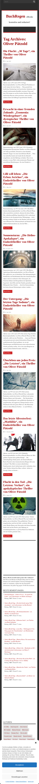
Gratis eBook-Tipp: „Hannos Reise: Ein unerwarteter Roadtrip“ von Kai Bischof (20, 640)
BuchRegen (15, 16)
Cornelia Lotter (8, 736)
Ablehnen (19, 771)
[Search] (34, 1)
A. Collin (6, 726)
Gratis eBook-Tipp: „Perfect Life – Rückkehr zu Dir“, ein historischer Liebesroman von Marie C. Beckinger (20, 650)
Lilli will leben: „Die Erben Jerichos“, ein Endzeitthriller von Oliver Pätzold (19, 178)
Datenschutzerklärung (21, 781)
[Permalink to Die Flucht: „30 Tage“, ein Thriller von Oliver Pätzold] (19, 80)
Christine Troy (15, 733)
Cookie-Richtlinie (10, 781)
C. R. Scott (6, 733)
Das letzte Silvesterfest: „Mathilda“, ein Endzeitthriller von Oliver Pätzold (19, 423)
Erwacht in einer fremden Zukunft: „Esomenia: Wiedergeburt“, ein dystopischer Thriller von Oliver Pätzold (19, 116)
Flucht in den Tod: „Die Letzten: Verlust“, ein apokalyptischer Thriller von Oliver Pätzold (18, 486)
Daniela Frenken (27, 736)
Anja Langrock (14, 726)
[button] (36, 743)
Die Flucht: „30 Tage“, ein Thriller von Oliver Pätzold (19, 54)
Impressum (31, 781)
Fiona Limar (23, 739)
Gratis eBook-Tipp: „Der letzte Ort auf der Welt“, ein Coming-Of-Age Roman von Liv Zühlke (20, 659)
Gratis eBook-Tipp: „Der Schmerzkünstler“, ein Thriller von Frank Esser (18, 613)
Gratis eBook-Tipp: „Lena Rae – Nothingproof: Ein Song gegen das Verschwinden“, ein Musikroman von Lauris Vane (19, 631)
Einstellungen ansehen (20, 777)
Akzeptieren (19, 765)
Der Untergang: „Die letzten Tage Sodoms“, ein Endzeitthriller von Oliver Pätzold (19, 303)
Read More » (8, 102)
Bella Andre (25, 730)
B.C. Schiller (7, 730)
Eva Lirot (15, 739)
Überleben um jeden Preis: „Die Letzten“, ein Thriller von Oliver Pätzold (19, 363)
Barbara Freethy (16, 730)
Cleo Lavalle (23, 733)
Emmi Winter (7, 739)
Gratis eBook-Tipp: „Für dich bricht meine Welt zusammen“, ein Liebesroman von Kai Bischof (18, 604)
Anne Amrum (23, 726)
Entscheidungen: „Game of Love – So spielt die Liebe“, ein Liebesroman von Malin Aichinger (18, 595)
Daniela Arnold (17, 736)
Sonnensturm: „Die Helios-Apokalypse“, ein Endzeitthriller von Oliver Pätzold (19, 240)
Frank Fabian (31, 739)
